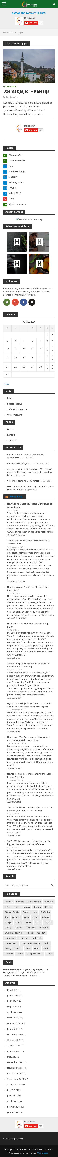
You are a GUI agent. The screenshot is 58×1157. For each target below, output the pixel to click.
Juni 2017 (11, 1095)
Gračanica (45, 912)
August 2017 (13, 1084)
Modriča (18, 927)
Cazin (16, 907)
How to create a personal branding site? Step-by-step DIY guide (29, 775)
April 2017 (12, 1101)
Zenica (19, 953)
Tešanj (8, 948)
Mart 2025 (12, 990)
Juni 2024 (11, 1001)
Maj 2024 (11, 1006)
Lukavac (48, 922)
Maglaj (8, 927)
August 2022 (13, 1045)
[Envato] (6, 302)
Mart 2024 (12, 1017)
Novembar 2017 (15, 1067)
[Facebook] (23, 302)
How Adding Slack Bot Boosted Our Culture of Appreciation (29, 505)
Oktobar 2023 (14, 1039)
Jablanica (16, 917)
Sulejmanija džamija (30, 943)
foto (35, 912)
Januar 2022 (13, 1051)
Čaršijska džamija (35, 953)
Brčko (7, 907)
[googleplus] (15, 302)
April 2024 (12, 1012)
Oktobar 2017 (14, 1073)
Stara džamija (11, 943)
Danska (26, 907)
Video (37, 948)
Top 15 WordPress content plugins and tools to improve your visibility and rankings (30, 809)
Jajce (26, 917)
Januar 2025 (13, 995)
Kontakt (11, 434)
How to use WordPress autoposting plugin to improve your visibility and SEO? (29, 739)
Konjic (29, 922)
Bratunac (48, 901)
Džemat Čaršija (12, 912)
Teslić (46, 943)
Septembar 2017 (15, 1079)
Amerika (9, 901)
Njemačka (30, 927)
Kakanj (35, 917)
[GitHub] (31, 302)
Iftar (7, 917)
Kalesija (45, 917)
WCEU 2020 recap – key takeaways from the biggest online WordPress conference (29, 843)
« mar (6, 383)
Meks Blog (16, 496)
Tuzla (27, 948)
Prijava (10, 398)
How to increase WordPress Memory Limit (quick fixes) (28, 588)
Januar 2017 (13, 1112)
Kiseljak (8, 922)
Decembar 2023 (15, 1034)
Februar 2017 (14, 1106)
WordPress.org (14, 414)
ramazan (41, 933)
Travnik (18, 948)
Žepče (49, 953)
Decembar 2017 (15, 1062)
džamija (37, 907)
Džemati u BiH (10, 87)
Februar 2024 (14, 1023)
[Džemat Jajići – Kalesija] (29, 65)
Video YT (11, 440)
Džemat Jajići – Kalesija (26, 91)
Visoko (46, 948)
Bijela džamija (34, 901)
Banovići (20, 901)
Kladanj (18, 922)
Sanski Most (10, 938)
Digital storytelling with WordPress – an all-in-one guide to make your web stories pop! (29, 705)
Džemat (48, 907)
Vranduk (9, 953)
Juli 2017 (11, 1090)
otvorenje (43, 927)
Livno (37, 922)
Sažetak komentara (17, 409)
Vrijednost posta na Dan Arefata (23, 480)
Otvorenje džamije (13, 933)
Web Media (42, 1153)
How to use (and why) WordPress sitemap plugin (27, 625)
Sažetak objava (14, 403)
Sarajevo (24, 938)
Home (6, 32)
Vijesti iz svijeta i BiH (13, 1138)
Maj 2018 (11, 1056)
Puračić (29, 933)
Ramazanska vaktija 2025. (20, 463)
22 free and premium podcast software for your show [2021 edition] (28, 665)
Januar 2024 (13, 1028)
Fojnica (26, 912)
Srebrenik (36, 938)
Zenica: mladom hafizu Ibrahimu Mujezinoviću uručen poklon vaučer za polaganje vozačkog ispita (30, 472)
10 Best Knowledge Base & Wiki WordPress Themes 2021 (28, 542)
